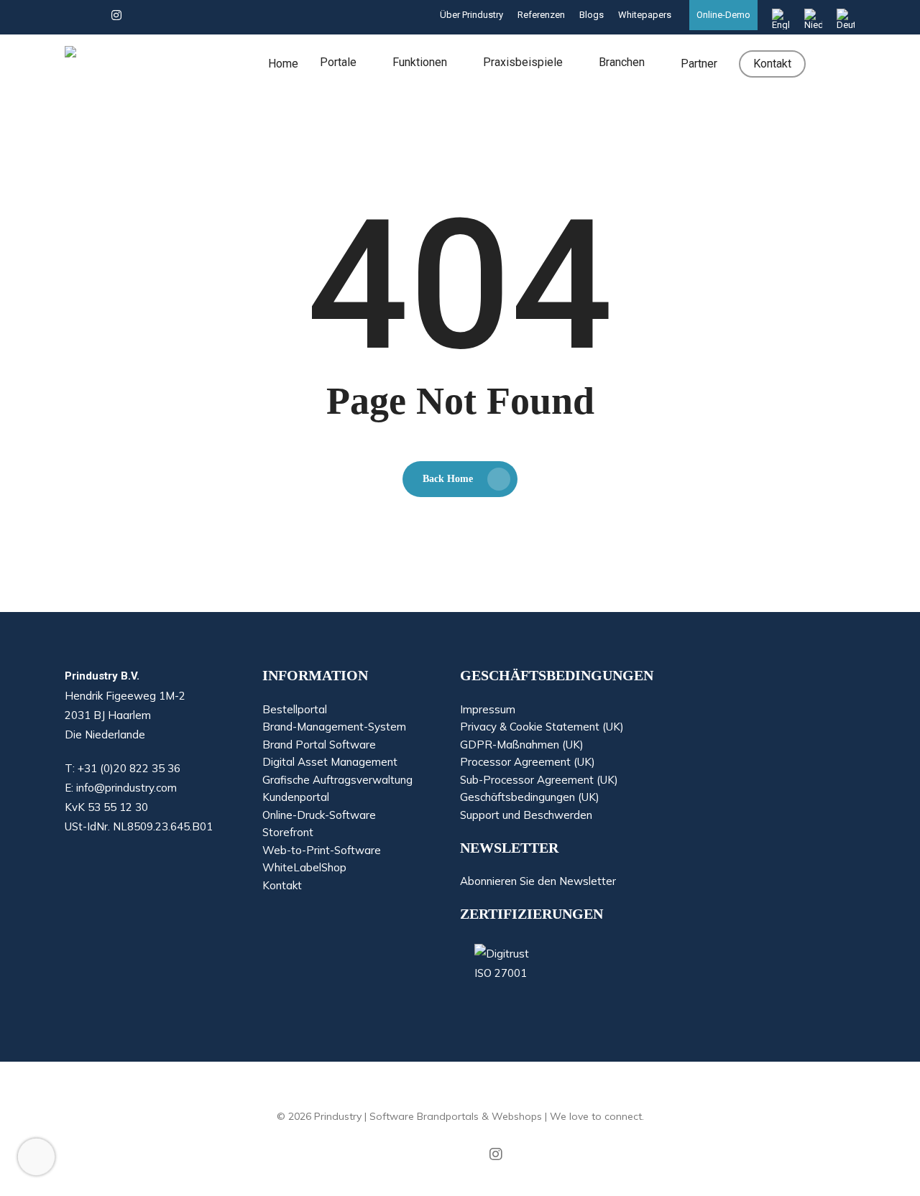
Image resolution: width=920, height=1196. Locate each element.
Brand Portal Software (319, 745)
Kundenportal (295, 797)
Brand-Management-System (334, 727)
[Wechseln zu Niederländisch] (813, 19)
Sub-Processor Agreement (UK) (539, 780)
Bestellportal (294, 710)
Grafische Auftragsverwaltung (337, 780)
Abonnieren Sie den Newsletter (538, 881)
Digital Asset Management (329, 762)
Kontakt (282, 886)
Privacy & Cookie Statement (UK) (542, 727)
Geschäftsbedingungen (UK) (529, 797)
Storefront (287, 833)
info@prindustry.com (126, 787)
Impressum (487, 710)
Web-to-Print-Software (321, 850)
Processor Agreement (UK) (527, 762)
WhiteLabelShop (304, 868)
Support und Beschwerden (526, 815)
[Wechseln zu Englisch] (781, 19)
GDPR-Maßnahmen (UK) (522, 745)
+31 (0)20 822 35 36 (129, 768)
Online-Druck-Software (319, 815)
